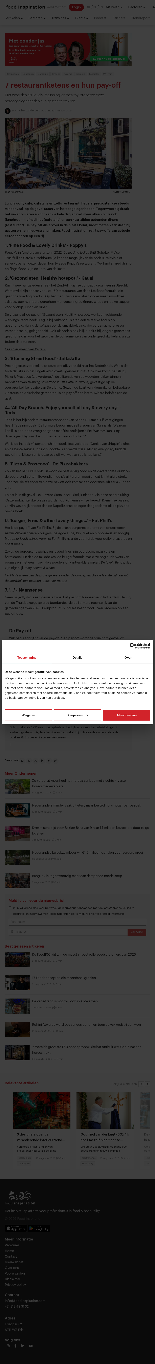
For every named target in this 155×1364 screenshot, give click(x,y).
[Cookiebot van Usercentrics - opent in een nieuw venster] (132, 646)
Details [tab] (78, 657)
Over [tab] (128, 657)
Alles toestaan (127, 715)
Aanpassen (75, 715)
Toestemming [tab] (27, 657)
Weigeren (28, 715)
